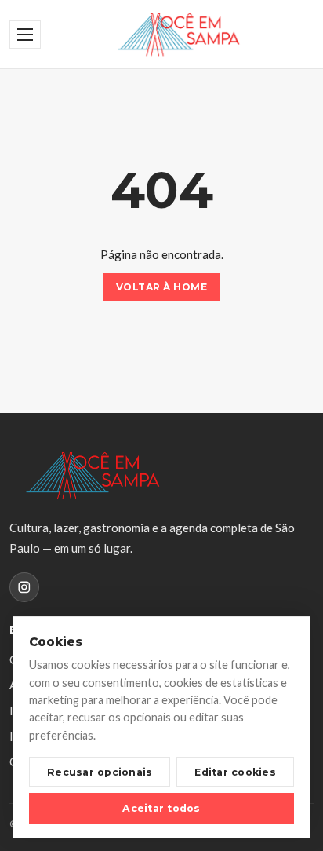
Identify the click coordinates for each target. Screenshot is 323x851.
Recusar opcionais (99, 772)
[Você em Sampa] (178, 34)
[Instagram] (24, 587)
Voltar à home (161, 287)
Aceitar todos (161, 808)
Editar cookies (235, 772)
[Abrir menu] (25, 34)
